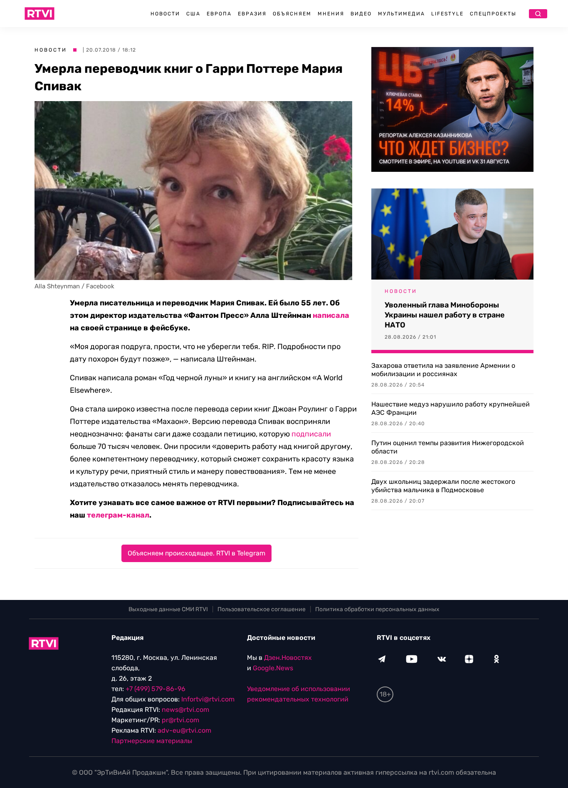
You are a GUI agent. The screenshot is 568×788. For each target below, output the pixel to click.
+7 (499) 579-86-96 (155, 689)
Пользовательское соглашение (261, 609)
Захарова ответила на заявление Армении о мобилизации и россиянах (443, 370)
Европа (219, 14)
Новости (165, 14)
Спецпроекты (493, 14)
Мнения (331, 14)
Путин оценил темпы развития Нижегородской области (447, 447)
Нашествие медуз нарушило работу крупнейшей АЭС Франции (450, 408)
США (193, 14)
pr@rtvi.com (180, 720)
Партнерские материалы (151, 741)
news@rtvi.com (185, 710)
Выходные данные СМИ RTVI (168, 609)
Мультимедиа (401, 14)
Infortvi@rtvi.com (208, 699)
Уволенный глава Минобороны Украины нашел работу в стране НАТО (445, 315)
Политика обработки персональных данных (377, 609)
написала (331, 315)
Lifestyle (447, 14)
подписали (311, 434)
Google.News (273, 668)
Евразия (252, 14)
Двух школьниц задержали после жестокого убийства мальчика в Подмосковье (443, 486)
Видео (361, 14)
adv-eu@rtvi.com (184, 730)
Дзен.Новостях (288, 658)
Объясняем (292, 14)
